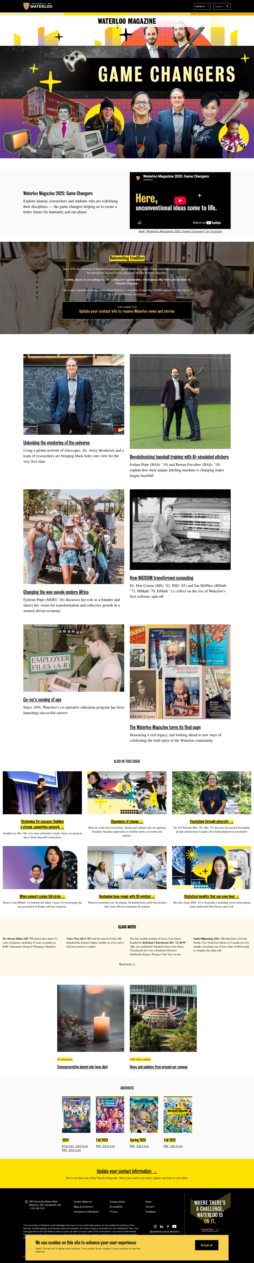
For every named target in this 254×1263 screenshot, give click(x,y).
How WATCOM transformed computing (161, 578)
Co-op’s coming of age (42, 700)
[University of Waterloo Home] (38, 6)
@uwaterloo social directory (165, 1231)
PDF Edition (71, 1150)
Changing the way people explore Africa (55, 592)
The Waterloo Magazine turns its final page (165, 727)
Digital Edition (75, 1146)
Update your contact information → (127, 1171)
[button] (202, 6)
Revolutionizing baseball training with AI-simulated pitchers (179, 457)
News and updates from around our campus (159, 1066)
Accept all (207, 1245)
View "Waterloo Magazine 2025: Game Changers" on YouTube (180, 231)
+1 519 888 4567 (37, 1208)
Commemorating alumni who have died (82, 1066)
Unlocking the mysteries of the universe (56, 443)
